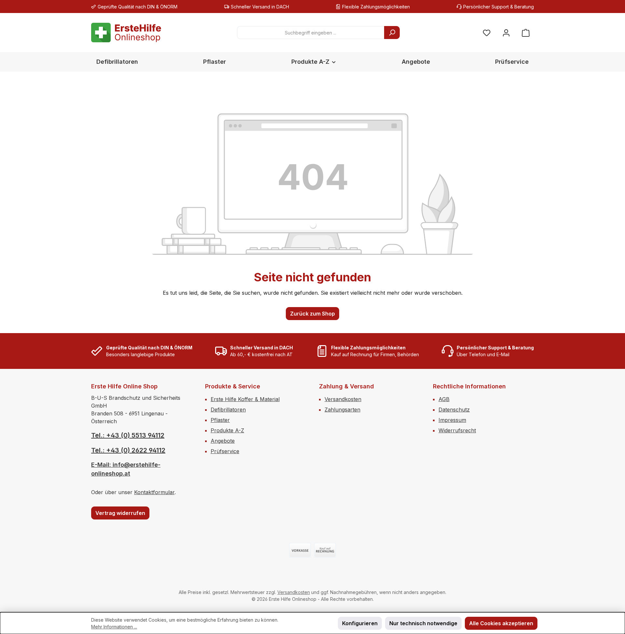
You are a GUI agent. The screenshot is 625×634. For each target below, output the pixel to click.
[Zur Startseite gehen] (126, 32)
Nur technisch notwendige (423, 623)
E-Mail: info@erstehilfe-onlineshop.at (125, 469)
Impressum (452, 420)
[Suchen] (392, 32)
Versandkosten (343, 399)
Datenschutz (454, 409)
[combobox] (310, 32)
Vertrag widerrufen (120, 513)
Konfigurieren (360, 623)
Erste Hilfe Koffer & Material (245, 399)
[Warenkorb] (526, 32)
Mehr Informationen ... (114, 626)
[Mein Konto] (506, 32)
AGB (444, 399)
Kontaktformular (154, 492)
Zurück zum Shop (312, 313)
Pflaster (220, 420)
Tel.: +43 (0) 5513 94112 (127, 435)
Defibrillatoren (228, 409)
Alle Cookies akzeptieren (501, 623)
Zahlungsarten (342, 409)
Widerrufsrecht (457, 430)
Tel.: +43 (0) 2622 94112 (128, 450)
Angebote (223, 441)
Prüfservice (225, 451)
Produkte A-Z (227, 430)
